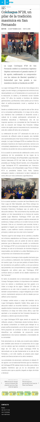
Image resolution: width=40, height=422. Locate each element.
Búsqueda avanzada (11, 12)
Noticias (36, 397)
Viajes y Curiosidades (24, 397)
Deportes (15, 397)
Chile (11, 397)
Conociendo (5, 397)
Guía (32, 397)
